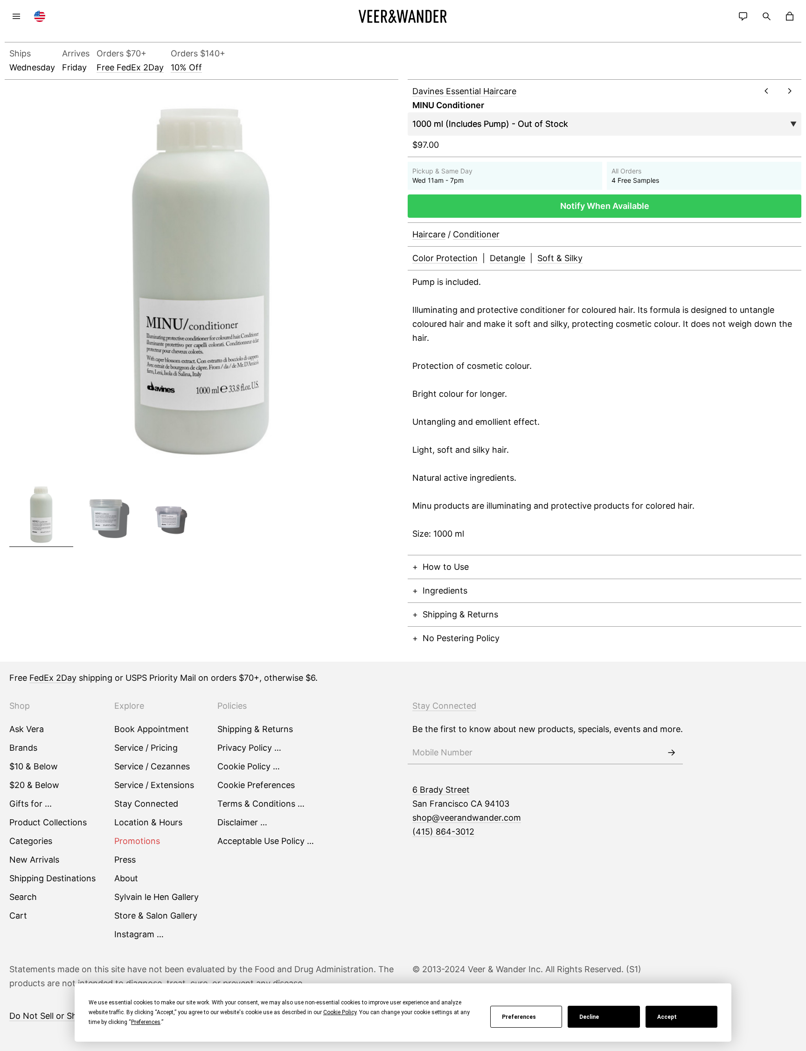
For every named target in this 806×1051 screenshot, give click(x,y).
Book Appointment (151, 729)
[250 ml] (105, 515)
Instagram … (139, 934)
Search (23, 897)
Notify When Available (604, 206)
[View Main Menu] (16, 16)
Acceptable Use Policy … (265, 841)
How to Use (446, 567)
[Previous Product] (766, 91)
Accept (667, 1017)
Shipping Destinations (52, 878)
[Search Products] (766, 16)
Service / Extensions (154, 785)
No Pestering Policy (461, 638)
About (126, 878)
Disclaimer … (242, 822)
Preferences (519, 1017)
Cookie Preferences (256, 785)
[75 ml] (170, 515)
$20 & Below (34, 785)
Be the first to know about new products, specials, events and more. (547, 729)
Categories (30, 841)
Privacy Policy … (249, 748)
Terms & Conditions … (261, 804)
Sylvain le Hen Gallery (156, 897)
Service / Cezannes (152, 766)
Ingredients (445, 590)
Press (125, 859)
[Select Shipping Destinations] (39, 16)
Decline (589, 1017)
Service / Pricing (146, 748)
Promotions (137, 841)
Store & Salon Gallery (155, 915)
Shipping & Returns (460, 614)
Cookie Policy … (248, 766)
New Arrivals (34, 859)
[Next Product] (789, 91)
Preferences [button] (145, 1022)
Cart (18, 915)
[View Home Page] (403, 16)
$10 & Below (33, 766)
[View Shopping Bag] (789, 16)
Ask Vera (26, 729)
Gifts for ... (30, 804)
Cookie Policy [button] (339, 1012)
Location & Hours (148, 822)
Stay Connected (146, 804)
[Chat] (743, 16)
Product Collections (48, 822)
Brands (23, 748)
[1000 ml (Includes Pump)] (41, 515)
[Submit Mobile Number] (671, 752)
